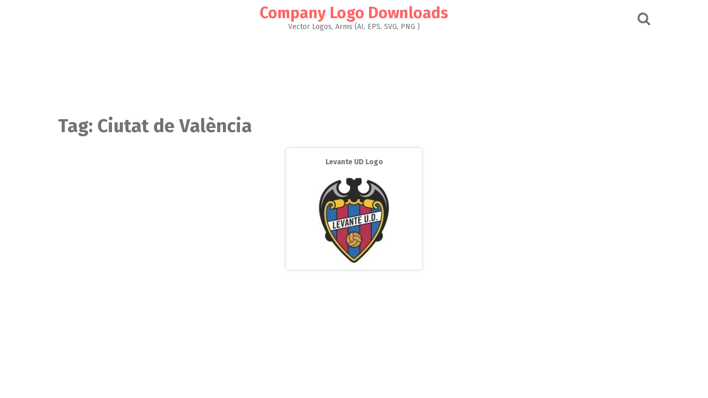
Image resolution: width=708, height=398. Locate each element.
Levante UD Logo (354, 162)
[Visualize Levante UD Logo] (354, 262)
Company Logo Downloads (354, 13)
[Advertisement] (354, 70)
